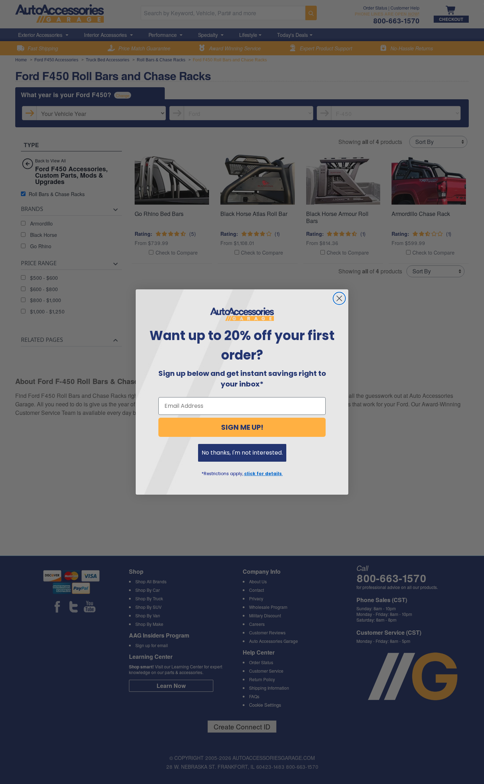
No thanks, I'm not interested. (242, 453)
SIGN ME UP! (242, 427)
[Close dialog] (339, 298)
